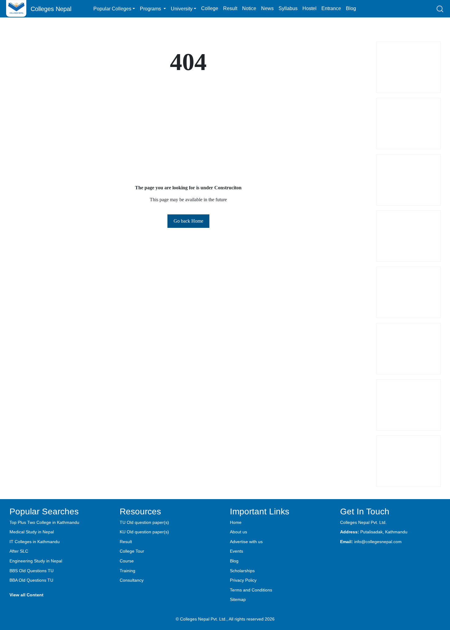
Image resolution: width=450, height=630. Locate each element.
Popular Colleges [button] (112, 8)
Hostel (309, 8)
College (209, 8)
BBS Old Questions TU (31, 570)
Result (230, 8)
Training (127, 570)
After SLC (18, 551)
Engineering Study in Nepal (35, 560)
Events (236, 551)
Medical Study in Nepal (31, 531)
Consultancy (132, 580)
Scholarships (242, 570)
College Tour (132, 551)
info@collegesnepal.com (378, 541)
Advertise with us (246, 541)
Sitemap (238, 599)
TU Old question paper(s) (144, 522)
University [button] (182, 8)
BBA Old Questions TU (31, 580)
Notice (249, 8)
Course (127, 560)
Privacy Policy (243, 580)
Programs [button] (151, 8)
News (267, 8)
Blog (351, 8)
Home (236, 522)
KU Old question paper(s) (144, 531)
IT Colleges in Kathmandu (34, 541)
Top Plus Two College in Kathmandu (44, 522)
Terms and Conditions (251, 589)
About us (238, 531)
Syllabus (288, 8)
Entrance (331, 8)
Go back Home (188, 221)
